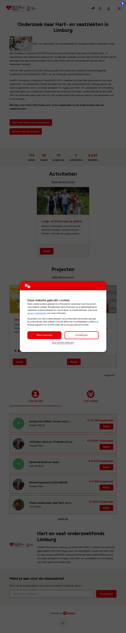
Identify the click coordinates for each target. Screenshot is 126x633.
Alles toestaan (44, 335)
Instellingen (81, 335)
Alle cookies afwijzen (63, 343)
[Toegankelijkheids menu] (122, 3)
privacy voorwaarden (36, 313)
